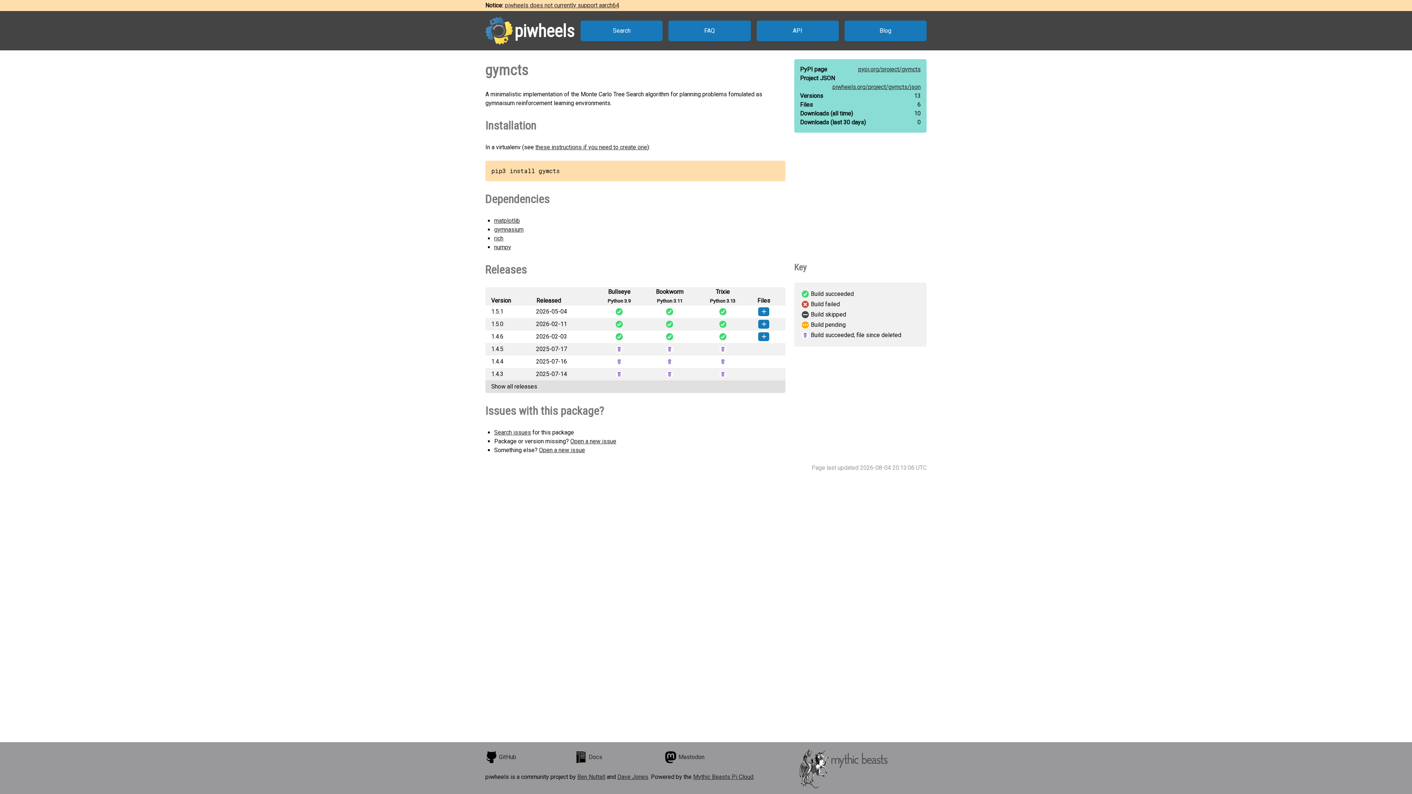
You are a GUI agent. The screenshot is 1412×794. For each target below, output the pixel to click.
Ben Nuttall (591, 776)
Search (622, 30)
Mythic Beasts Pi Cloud (723, 776)
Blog (885, 30)
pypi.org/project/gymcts (889, 69)
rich (498, 238)
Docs (595, 757)
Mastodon (691, 757)
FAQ (709, 30)
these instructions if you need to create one (591, 147)
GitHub (507, 757)
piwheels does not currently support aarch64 (562, 5)
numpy (502, 247)
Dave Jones (632, 776)
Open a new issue (593, 441)
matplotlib (507, 220)
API (797, 30)
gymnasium (509, 229)
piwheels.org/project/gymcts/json (876, 86)
